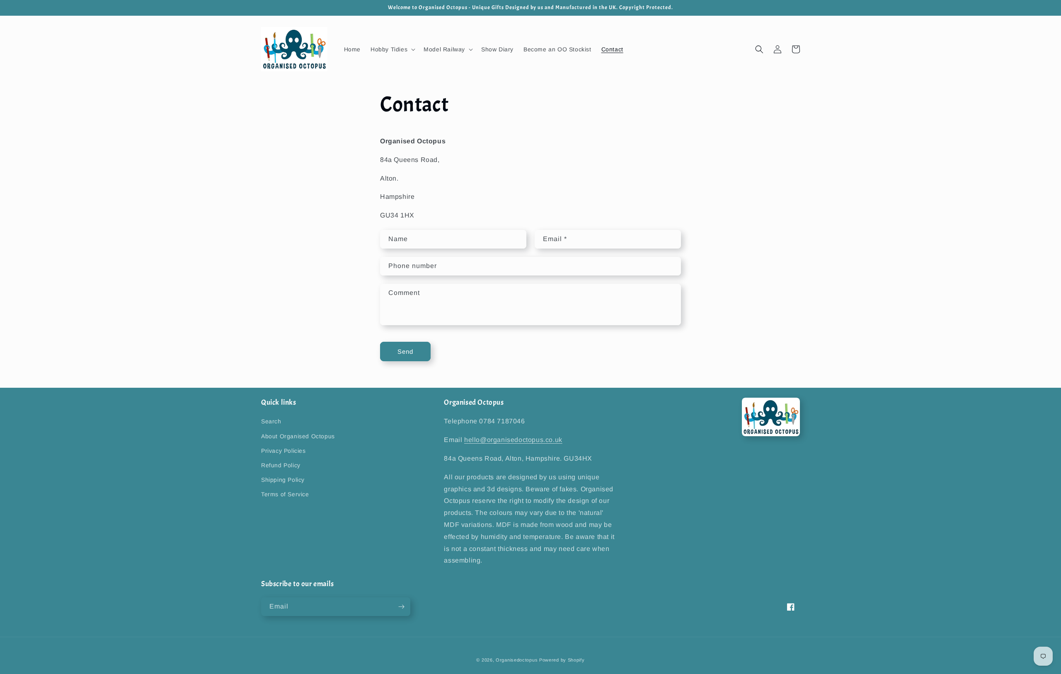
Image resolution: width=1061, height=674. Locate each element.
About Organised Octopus (298, 436)
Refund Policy (280, 465)
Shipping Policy (283, 479)
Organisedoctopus (517, 659)
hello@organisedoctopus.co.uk (513, 439)
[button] (392, 49)
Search (271, 421)
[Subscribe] (401, 606)
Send (405, 351)
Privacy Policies (283, 450)
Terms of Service (285, 494)
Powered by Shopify (562, 659)
